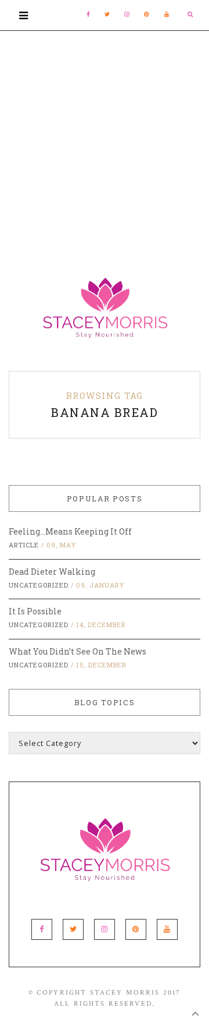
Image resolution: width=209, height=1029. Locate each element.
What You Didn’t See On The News (77, 651)
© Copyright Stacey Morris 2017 (104, 992)
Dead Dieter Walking (52, 571)
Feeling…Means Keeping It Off (70, 531)
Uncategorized (39, 585)
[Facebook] (89, 14)
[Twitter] (107, 14)
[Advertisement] (104, 136)
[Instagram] (127, 14)
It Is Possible (35, 611)
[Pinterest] (147, 14)
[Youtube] (167, 14)
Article (24, 544)
